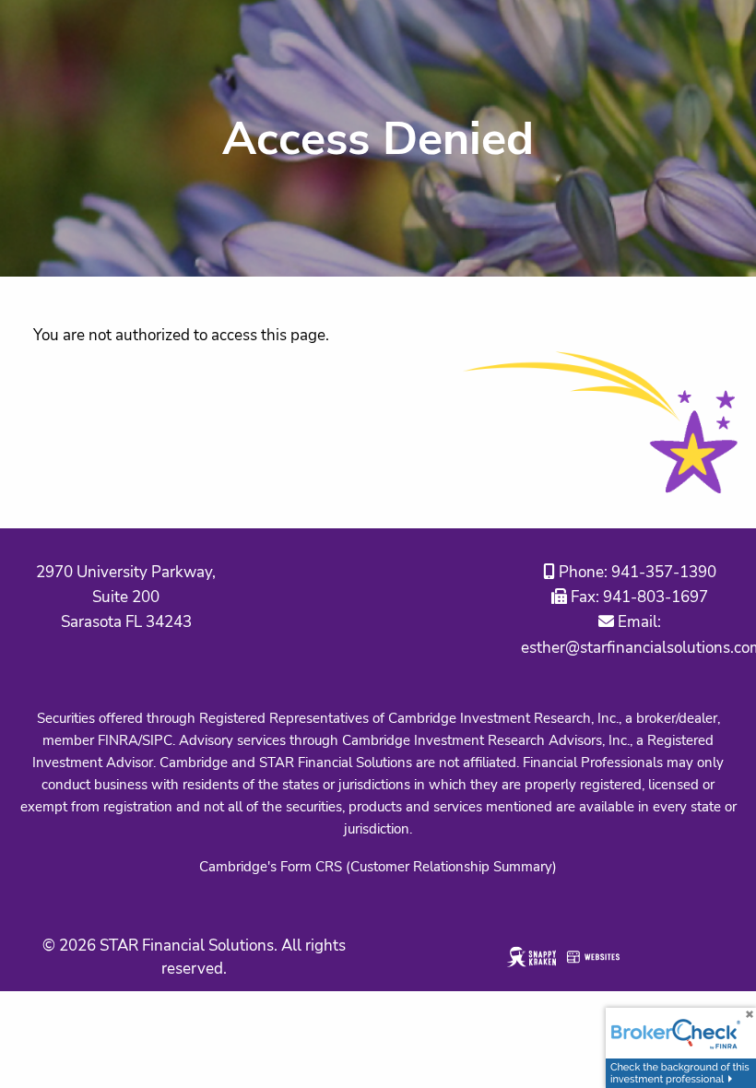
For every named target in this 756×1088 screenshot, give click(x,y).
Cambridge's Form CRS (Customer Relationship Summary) (378, 866)
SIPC (157, 740)
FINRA (118, 740)
